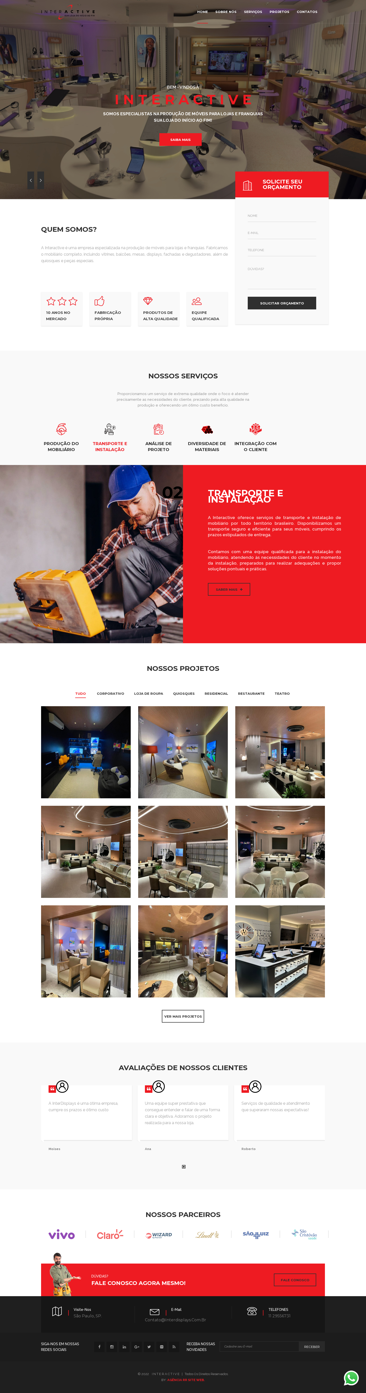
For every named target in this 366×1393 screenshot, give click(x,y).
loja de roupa (148, 694)
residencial (216, 694)
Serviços (253, 12)
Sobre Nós (226, 12)
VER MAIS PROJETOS (183, 1016)
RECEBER (312, 1347)
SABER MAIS (227, 589)
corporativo (110, 694)
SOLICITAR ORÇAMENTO (282, 303)
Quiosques (184, 694)
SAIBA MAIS (180, 140)
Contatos (307, 12)
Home (202, 12)
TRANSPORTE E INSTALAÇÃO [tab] (110, 446)
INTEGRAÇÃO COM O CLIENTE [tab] (256, 446)
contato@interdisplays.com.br (175, 1320)
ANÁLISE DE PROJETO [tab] (158, 446)
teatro (282, 694)
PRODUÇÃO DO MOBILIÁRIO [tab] (61, 446)
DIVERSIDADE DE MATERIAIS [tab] (207, 446)
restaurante (251, 694)
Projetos (279, 12)
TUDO (80, 694)
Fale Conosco (295, 1280)
